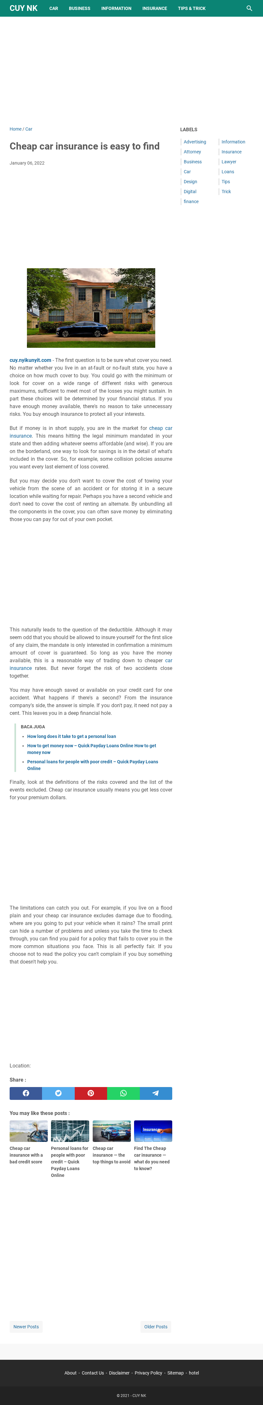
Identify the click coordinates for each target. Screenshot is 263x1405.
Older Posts (155, 1326)
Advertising (195, 141)
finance (191, 201)
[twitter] (58, 1093)
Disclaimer (119, 1372)
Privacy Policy (148, 1372)
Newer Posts (26, 1326)
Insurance (154, 8)
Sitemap (175, 1372)
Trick (226, 191)
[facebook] (26, 1093)
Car (53, 8)
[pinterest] (91, 1093)
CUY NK (24, 8)
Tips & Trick (192, 8)
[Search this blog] (249, 8)
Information (116, 8)
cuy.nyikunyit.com (30, 360)
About (70, 1372)
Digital (190, 191)
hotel (194, 1372)
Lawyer (229, 161)
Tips (226, 181)
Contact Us (93, 1372)
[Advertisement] (131, 71)
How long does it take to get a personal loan (71, 736)
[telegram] (156, 1093)
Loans (228, 171)
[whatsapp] (123, 1093)
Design (190, 181)
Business (79, 8)
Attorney (192, 151)
